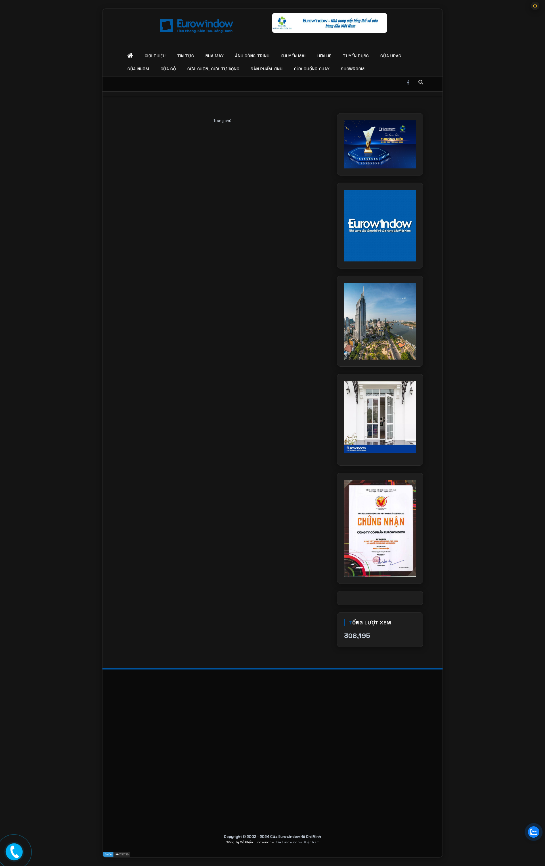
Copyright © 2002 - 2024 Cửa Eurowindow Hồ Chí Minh (272, 836)
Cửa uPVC (390, 55)
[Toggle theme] (535, 6)
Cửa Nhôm (138, 68)
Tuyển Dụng (356, 55)
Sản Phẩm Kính (266, 68)
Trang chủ (222, 120)
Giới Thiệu (155, 55)
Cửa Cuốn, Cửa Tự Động (213, 68)
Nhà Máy (215, 55)
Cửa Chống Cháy (312, 68)
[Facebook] (408, 82)
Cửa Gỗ (168, 68)
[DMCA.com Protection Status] (272, 854)
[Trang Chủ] (130, 56)
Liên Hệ (324, 55)
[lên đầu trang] (533, 849)
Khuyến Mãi (293, 55)
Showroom (353, 68)
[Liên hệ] (15, 851)
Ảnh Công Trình (252, 55)
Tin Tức (185, 55)
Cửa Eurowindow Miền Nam (297, 842)
